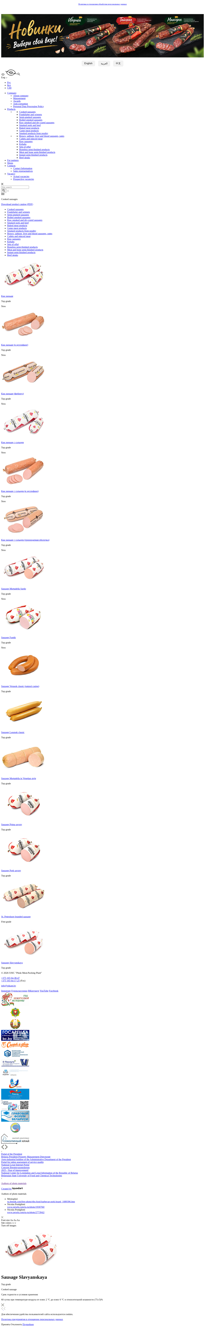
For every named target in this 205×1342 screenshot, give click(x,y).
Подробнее (28, 1324)
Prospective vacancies (23, 179)
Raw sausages (26, 141)
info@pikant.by (8, 985)
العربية (104, 63)
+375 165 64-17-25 (10, 980)
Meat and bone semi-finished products (37, 152)
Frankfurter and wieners (30, 114)
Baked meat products (29, 128)
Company (12, 93)
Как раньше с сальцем (12, 442)
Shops (10, 163)
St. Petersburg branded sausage (16, 916)
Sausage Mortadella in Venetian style (18, 778)
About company (21, 95)
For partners (13, 160)
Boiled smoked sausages (30, 120)
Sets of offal (25, 147)
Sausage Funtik (8, 637)
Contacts (11, 165)
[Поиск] (3, 191)
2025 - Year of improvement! (15, 1170)
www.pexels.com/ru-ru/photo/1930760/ (26, 1207)
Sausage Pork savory (11, 870)
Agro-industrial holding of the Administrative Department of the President (36, 1159)
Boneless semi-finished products (34, 149)
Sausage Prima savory (11, 824)
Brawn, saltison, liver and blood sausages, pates (41, 136)
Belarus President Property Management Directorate (25, 1156)
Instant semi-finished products (33, 155)
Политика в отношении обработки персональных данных (102, 4)
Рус (9, 82)
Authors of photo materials (13, 1183)
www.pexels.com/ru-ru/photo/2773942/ (26, 1212)
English (88, 63)
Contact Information (22, 168)
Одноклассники (19, 991)
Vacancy (11, 173)
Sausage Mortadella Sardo (13, 588)
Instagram (6, 991)
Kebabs (22, 144)
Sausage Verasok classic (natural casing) (20, 686)
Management (19, 98)
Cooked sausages (27, 112)
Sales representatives (23, 171)
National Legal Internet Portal (15, 1165)
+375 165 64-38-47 (10, 978)
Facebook (53, 991)
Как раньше (7, 296)
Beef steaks (24, 157)
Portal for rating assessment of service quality (22, 1162)
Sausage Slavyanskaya (12, 962)
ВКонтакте (33, 991)
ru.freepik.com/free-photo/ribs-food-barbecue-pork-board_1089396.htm (41, 1201)
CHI (9, 88)
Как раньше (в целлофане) (14, 345)
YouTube (44, 991)
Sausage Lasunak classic (12, 732)
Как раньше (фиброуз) (12, 393)
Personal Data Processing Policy (28, 106)
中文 (118, 63)
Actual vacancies (21, 176)
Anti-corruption (20, 103)
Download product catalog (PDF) (17, 204)
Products (11, 109)
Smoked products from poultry (33, 133)
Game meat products (29, 130)
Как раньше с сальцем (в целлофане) (20, 491)
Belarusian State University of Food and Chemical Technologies (31, 1175)
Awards (17, 101)
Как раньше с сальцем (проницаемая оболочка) (25, 540)
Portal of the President (11, 1154)
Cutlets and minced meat (30, 138)
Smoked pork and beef (30, 125)
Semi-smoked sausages (30, 117)
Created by (6, 1188)
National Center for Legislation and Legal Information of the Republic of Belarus (39, 1173)
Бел (9, 85)
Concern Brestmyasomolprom (15, 1167)
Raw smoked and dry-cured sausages (36, 122)
